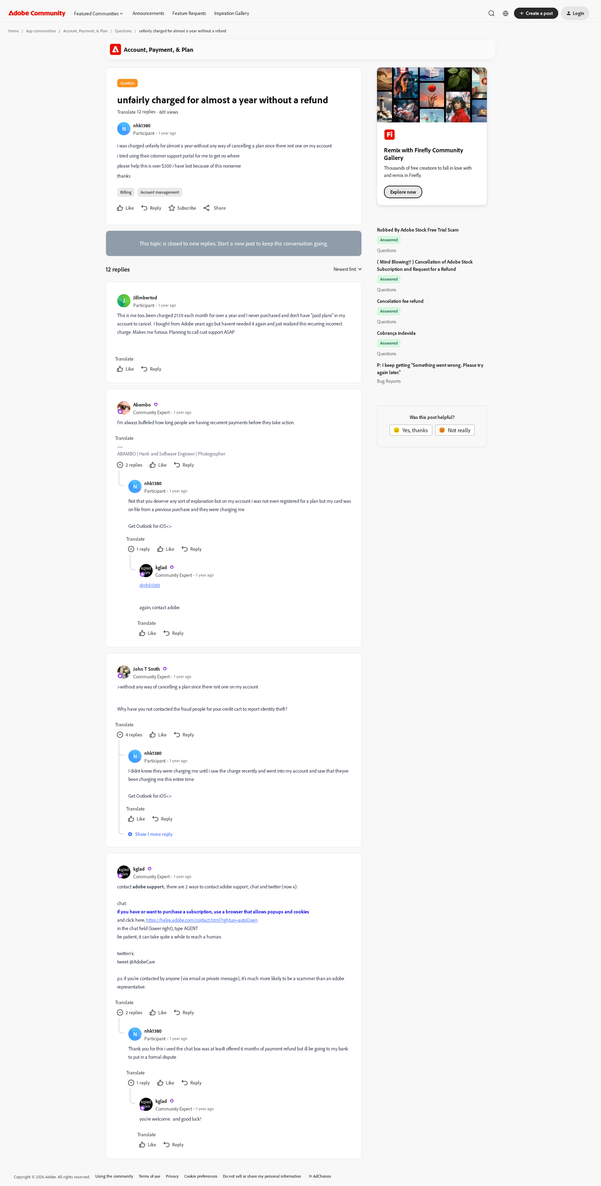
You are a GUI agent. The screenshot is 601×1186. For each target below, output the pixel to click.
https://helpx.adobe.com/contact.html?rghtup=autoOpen (201, 920)
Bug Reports (389, 381)
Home (13, 30)
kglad (161, 567)
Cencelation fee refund (400, 301)
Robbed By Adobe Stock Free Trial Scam (418, 230)
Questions (123, 30)
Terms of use (149, 1176)
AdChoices (322, 1176)
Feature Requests (189, 13)
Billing (125, 192)
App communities (41, 30)
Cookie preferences (200, 1176)
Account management (160, 192)
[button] (536, 13)
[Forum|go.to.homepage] (37, 13)
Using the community (114, 1176)
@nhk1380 (149, 585)
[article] (233, 333)
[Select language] (505, 13)
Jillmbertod (145, 297)
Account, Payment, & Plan (85, 30)
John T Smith (146, 669)
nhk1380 (142, 125)
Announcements (148, 13)
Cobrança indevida (396, 333)
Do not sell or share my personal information (262, 1176)
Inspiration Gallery (231, 13)
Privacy (172, 1176)
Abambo (142, 405)
